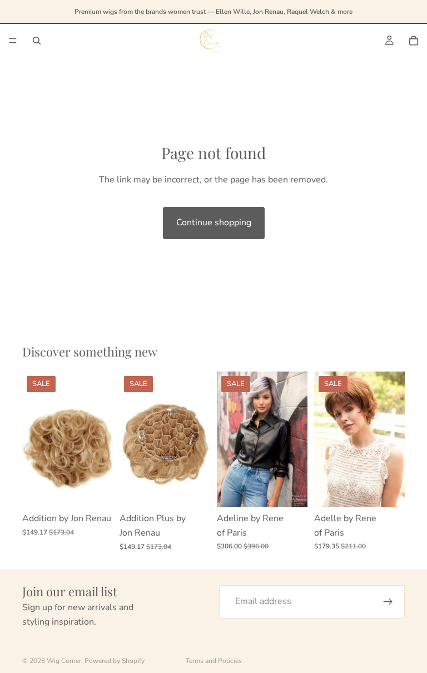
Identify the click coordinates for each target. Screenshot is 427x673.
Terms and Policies (214, 660)
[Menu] (13, 40)
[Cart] (413, 40)
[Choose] (96, 491)
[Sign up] (388, 601)
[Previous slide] (132, 439)
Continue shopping (213, 222)
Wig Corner (64, 660)
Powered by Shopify (115, 660)
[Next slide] (198, 439)
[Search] (36, 40)
